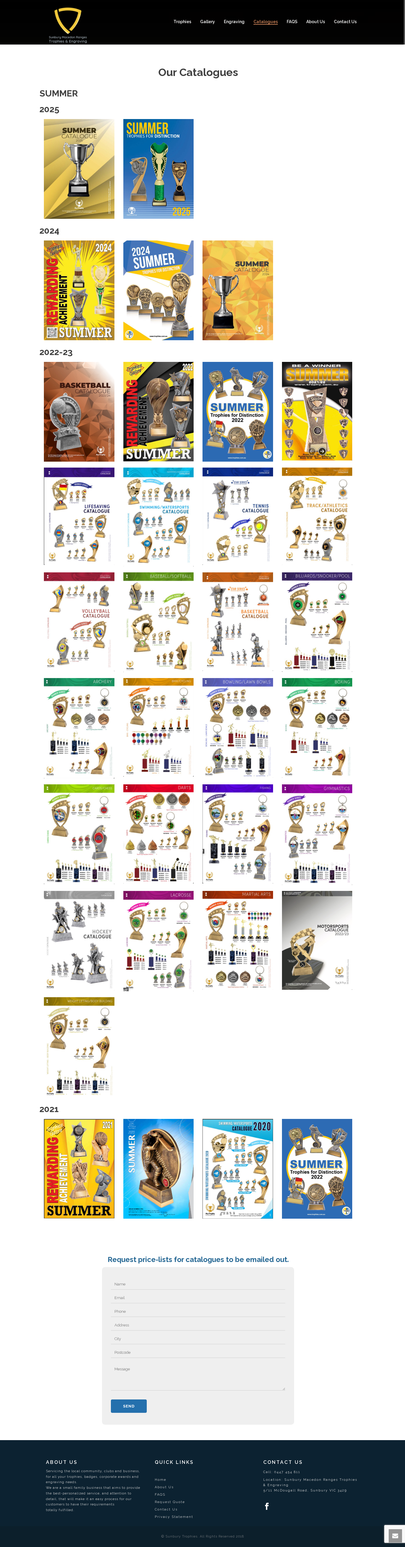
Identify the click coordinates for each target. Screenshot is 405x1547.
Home (160, 1480)
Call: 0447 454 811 (281, 1472)
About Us (315, 21)
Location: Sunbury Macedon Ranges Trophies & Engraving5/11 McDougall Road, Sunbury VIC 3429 (310, 1485)
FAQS (292, 21)
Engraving (234, 21)
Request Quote (170, 1502)
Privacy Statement (174, 1517)
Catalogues (265, 21)
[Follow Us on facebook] (266, 1506)
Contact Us (345, 21)
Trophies (182, 21)
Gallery (207, 21)
